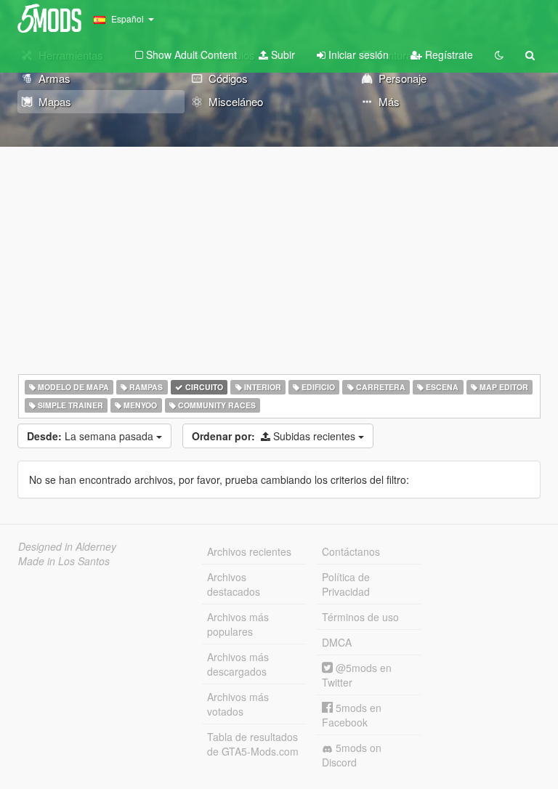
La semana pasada (91, 436)
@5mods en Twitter (357, 674)
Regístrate (447, 54)
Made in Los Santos (64, 561)
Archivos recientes (249, 551)
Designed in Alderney (67, 546)
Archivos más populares (238, 624)
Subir (281, 54)
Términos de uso (360, 617)
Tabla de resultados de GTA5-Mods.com (253, 743)
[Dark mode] (499, 54)
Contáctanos (351, 551)
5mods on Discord (351, 754)
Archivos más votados (238, 704)
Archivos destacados (233, 584)
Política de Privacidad (346, 584)
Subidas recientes (275, 436)
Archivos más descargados (238, 664)
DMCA (337, 642)
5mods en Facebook (351, 714)
